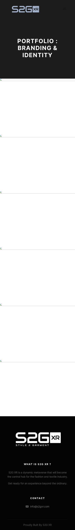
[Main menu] (64, 9)
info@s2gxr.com (39, 506)
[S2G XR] (25, 9)
